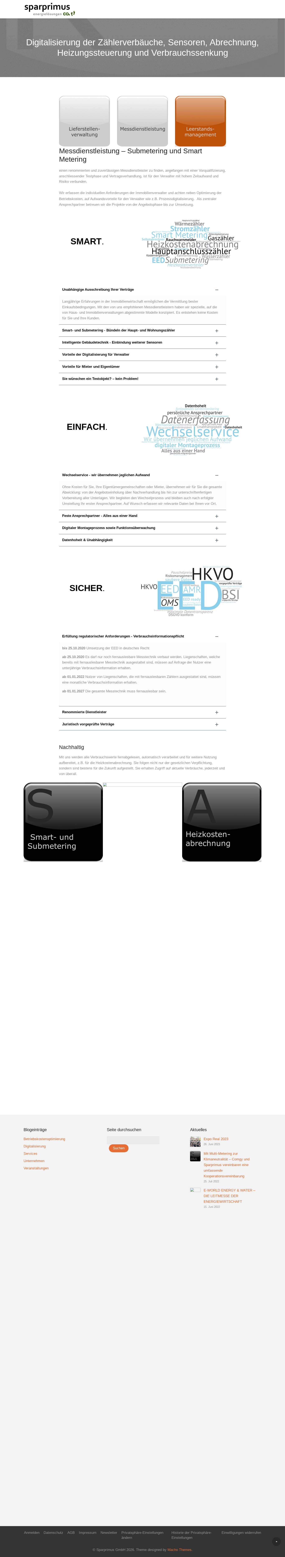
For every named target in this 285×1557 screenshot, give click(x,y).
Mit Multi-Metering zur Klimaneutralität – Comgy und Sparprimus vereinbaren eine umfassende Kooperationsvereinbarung (227, 1165)
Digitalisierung (35, 1146)
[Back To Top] (276, 1541)
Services (30, 1154)
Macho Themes (180, 1550)
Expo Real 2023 (216, 1139)
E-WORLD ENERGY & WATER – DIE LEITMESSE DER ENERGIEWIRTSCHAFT (229, 1196)
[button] (142, 290)
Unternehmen (34, 1161)
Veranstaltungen (36, 1168)
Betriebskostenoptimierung (44, 1139)
